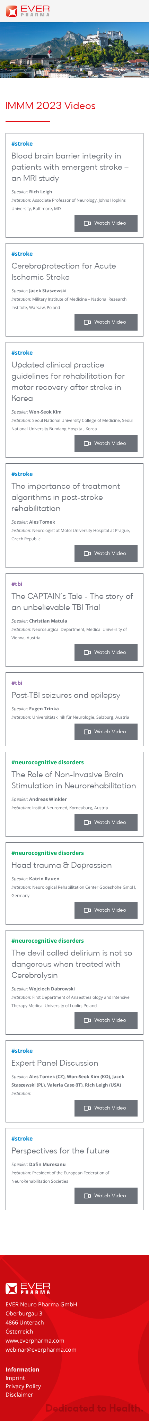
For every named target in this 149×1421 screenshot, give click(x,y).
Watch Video (110, 223)
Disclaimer (19, 1394)
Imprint (15, 1378)
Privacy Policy (23, 1386)
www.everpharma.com (35, 1340)
